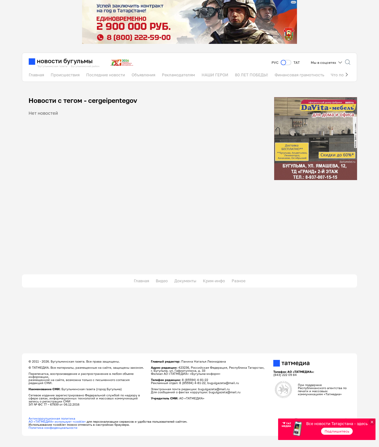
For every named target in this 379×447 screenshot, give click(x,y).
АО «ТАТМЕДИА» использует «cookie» (57, 421)
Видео (162, 280)
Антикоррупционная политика (52, 418)
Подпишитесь (337, 431)
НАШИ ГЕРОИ (215, 74)
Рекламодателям (178, 74)
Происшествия (65, 74)
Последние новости (105, 74)
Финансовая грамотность (299, 74)
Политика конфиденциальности (53, 427)
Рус (275, 63)
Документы (185, 280)
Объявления (143, 74)
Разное (238, 280)
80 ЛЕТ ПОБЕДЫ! (251, 74)
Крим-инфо (214, 280)
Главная (36, 74)
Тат (296, 63)
